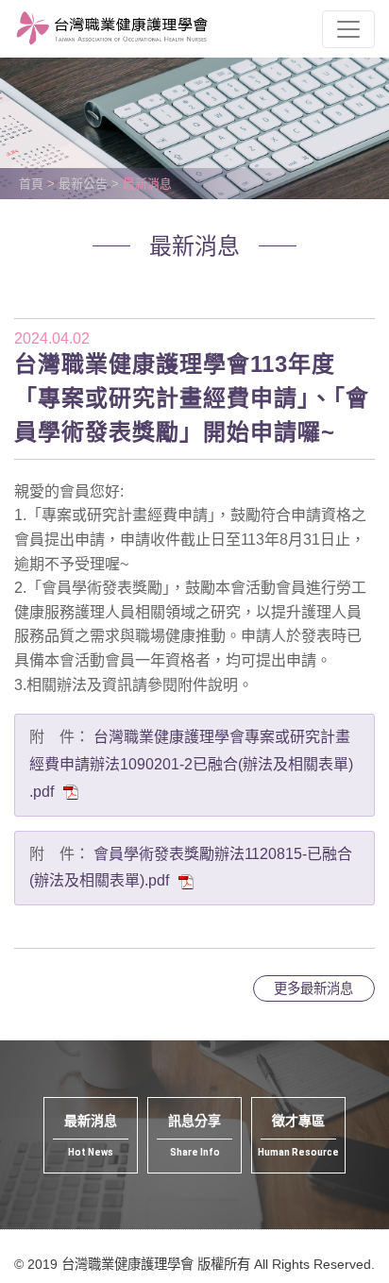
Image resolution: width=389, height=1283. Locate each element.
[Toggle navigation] (348, 29)
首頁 (31, 184)
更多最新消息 (313, 988)
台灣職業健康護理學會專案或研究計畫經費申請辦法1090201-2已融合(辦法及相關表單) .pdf (191, 764)
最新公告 (83, 184)
